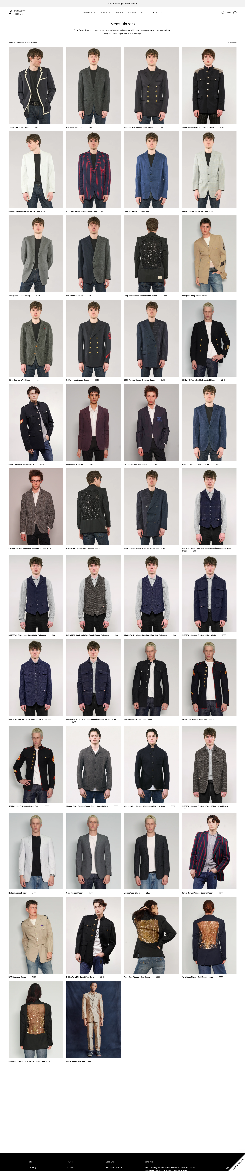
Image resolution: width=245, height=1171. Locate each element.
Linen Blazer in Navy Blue (134, 211)
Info (30, 1162)
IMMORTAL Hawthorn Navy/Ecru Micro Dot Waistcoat (145, 635)
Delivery (32, 1167)
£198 (161, 127)
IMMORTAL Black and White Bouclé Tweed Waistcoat (87, 635)
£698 (89, 1061)
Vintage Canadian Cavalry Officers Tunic (198, 127)
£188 (224, 635)
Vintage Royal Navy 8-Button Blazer (138, 127)
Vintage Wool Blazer (132, 893)
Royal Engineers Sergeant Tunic (21, 464)
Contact (70, 1167)
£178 (91, 127)
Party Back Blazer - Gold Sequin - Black (24, 1061)
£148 (38, 296)
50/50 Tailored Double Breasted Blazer (139, 380)
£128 (43, 211)
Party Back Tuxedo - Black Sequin (80, 549)
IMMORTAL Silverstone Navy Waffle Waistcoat (27, 635)
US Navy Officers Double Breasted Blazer (198, 380)
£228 (165, 296)
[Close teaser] (227, 1167)
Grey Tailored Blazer (74, 893)
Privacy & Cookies (114, 1167)
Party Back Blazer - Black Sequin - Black (140, 296)
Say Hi (70, 1162)
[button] (120, 12)
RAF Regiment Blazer (17, 977)
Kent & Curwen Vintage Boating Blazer (197, 893)
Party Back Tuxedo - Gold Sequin (137, 977)
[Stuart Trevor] (18, 12)
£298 (37, 127)
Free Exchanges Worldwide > (122, 3)
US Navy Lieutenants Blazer (77, 380)
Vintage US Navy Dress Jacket (194, 296)
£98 (194, 551)
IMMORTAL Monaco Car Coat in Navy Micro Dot (28, 720)
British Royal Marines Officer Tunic (80, 977)
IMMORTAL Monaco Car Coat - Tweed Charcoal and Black (205, 806)
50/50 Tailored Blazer (74, 296)
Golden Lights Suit (73, 1061)
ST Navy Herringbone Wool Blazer (195, 464)
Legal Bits (110, 1162)
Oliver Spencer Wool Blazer (20, 380)
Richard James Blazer (18, 893)
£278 (215, 296)
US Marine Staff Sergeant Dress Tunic (24, 806)
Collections (20, 43)
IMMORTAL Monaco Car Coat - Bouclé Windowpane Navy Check (92, 720)
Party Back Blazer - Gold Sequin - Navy (197, 977)
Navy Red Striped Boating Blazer (79, 211)
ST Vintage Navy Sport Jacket (136, 464)
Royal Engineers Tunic (133, 720)
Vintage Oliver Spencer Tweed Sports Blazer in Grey (87, 806)
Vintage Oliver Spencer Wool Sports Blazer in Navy (144, 806)
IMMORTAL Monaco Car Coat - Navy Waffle (199, 635)
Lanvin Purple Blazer (74, 464)
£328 (222, 127)
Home (11, 43)
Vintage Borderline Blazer (19, 127)
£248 (97, 380)
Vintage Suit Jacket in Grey (19, 296)
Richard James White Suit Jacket (22, 211)
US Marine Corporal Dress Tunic (195, 720)
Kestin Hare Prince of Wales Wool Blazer (25, 549)
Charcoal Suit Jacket (74, 127)
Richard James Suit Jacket (192, 211)
